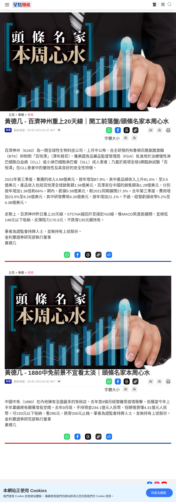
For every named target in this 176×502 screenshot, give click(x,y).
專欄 (21, 114)
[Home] (22, 4)
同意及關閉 (158, 492)
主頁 (12, 114)
